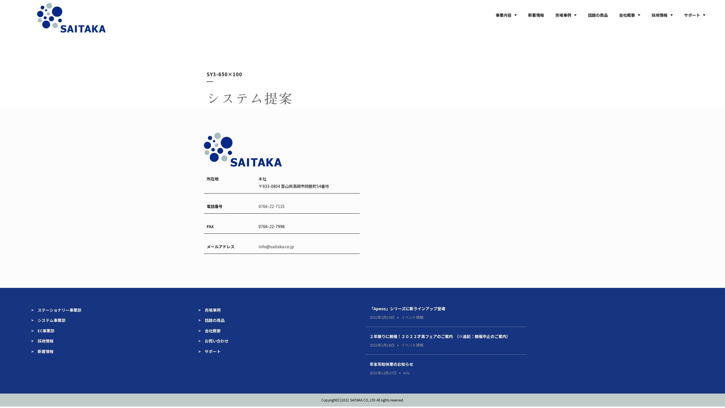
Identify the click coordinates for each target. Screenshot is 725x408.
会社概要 (627, 15)
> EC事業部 (42, 330)
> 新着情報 (42, 351)
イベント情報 (412, 317)
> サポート (209, 351)
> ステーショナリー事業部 (56, 310)
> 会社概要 (209, 330)
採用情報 (660, 15)
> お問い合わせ (213, 341)
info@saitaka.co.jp (276, 246)
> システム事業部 (48, 320)
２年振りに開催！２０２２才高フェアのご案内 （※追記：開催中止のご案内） (440, 336)
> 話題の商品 (211, 320)
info (406, 372)
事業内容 (503, 15)
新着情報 (536, 15)
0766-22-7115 (272, 206)
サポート (692, 15)
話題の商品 (598, 15)
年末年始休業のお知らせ (391, 364)
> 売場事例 (211, 310)
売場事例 (563, 15)
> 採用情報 (42, 341)
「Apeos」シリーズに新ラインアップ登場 (407, 308)
